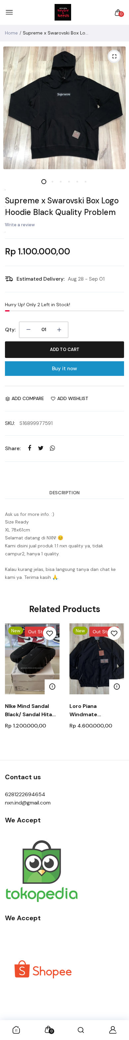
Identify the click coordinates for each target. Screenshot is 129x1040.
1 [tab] (44, 181)
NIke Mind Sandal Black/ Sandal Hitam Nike (31, 711)
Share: (13, 448)
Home (11, 33)
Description (64, 493)
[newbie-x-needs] (63, 12)
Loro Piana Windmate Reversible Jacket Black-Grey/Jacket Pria (94, 711)
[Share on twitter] (41, 448)
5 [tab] (77, 181)
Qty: (10, 329)
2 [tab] (52, 181)
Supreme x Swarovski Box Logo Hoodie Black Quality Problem (62, 206)
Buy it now (64, 368)
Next (116, 688)
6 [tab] (85, 181)
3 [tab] (60, 181)
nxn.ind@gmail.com (28, 802)
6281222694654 (25, 794)
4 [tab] (68, 181)
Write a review (20, 225)
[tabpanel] (64, 107)
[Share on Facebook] (29, 448)
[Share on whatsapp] (52, 448)
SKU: (10, 423)
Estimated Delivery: (40, 278)
